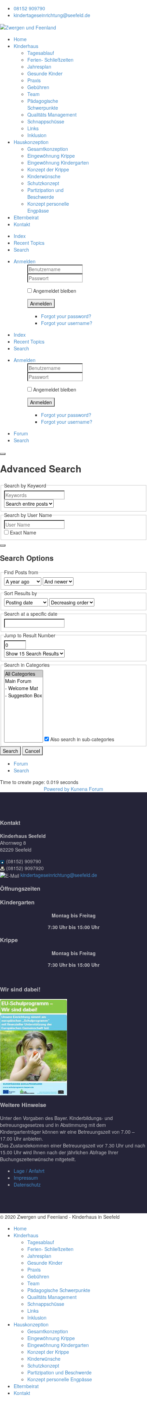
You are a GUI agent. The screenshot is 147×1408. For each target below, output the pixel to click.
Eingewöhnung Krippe (51, 155)
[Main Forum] (23, 681)
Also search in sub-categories (81, 739)
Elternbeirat (26, 217)
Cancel (32, 750)
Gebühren (38, 87)
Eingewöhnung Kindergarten (58, 162)
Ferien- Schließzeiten (50, 59)
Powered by (56, 788)
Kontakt (22, 224)
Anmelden (41, 303)
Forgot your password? (66, 316)
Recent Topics (29, 242)
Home (20, 39)
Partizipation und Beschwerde (45, 193)
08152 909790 (29, 8)
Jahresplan (39, 66)
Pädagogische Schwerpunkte (42, 104)
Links (33, 128)
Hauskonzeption (31, 142)
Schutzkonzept (43, 183)
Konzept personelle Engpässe (48, 207)
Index (20, 235)
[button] (25, 261)
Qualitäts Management (52, 114)
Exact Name (22, 532)
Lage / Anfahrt (29, 1170)
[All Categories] (23, 673)
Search (21, 249)
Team (33, 94)
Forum (21, 433)
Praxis (34, 80)
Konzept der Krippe (48, 169)
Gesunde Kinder (45, 73)
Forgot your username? (66, 323)
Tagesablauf (40, 52)
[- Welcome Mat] (23, 688)
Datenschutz (27, 1184)
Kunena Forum (87, 788)
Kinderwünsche (44, 176)
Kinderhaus (26, 46)
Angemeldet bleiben (54, 290)
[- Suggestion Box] (23, 695)
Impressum (26, 1177)
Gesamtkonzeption (47, 148)
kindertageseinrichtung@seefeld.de (52, 15)
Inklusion (36, 135)
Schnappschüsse (45, 121)
